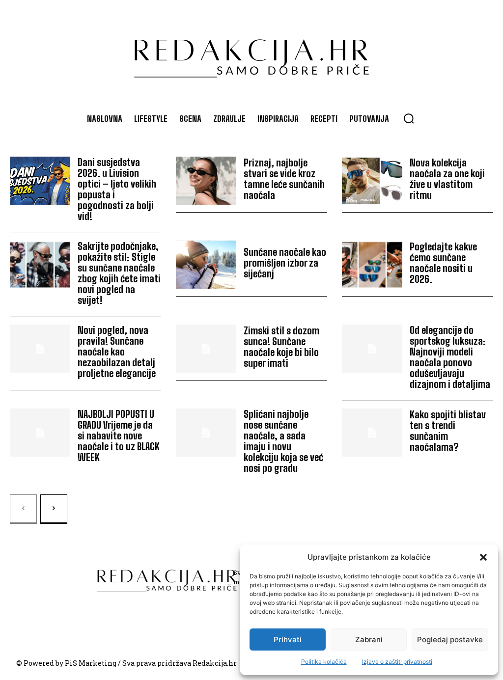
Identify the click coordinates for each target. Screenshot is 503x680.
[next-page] (53, 509)
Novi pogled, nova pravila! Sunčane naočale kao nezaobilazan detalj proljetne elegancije (117, 351)
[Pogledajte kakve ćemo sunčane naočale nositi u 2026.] (372, 265)
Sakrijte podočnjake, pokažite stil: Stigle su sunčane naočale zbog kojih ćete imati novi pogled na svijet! (119, 273)
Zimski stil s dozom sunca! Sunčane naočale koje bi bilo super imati (281, 347)
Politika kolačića (324, 661)
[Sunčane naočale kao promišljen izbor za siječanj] (206, 265)
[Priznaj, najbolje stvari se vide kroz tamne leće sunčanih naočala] (206, 181)
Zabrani (369, 639)
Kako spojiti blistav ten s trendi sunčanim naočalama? (448, 430)
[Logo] (251, 53)
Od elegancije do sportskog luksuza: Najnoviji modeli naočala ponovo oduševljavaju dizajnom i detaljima (450, 357)
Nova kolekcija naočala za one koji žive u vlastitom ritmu (447, 179)
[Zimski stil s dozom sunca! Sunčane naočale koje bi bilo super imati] (206, 349)
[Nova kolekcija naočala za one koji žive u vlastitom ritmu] (372, 181)
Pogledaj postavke (450, 639)
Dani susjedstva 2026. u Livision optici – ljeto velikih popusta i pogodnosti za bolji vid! (117, 189)
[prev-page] (23, 509)
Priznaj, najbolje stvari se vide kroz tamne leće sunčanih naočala (284, 179)
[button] (483, 557)
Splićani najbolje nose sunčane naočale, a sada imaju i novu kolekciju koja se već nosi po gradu (283, 441)
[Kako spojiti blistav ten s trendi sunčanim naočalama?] (372, 432)
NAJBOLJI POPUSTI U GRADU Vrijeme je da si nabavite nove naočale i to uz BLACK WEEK (119, 435)
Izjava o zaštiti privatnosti (397, 661)
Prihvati (288, 639)
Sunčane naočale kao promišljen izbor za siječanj (285, 262)
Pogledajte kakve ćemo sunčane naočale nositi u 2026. (443, 263)
